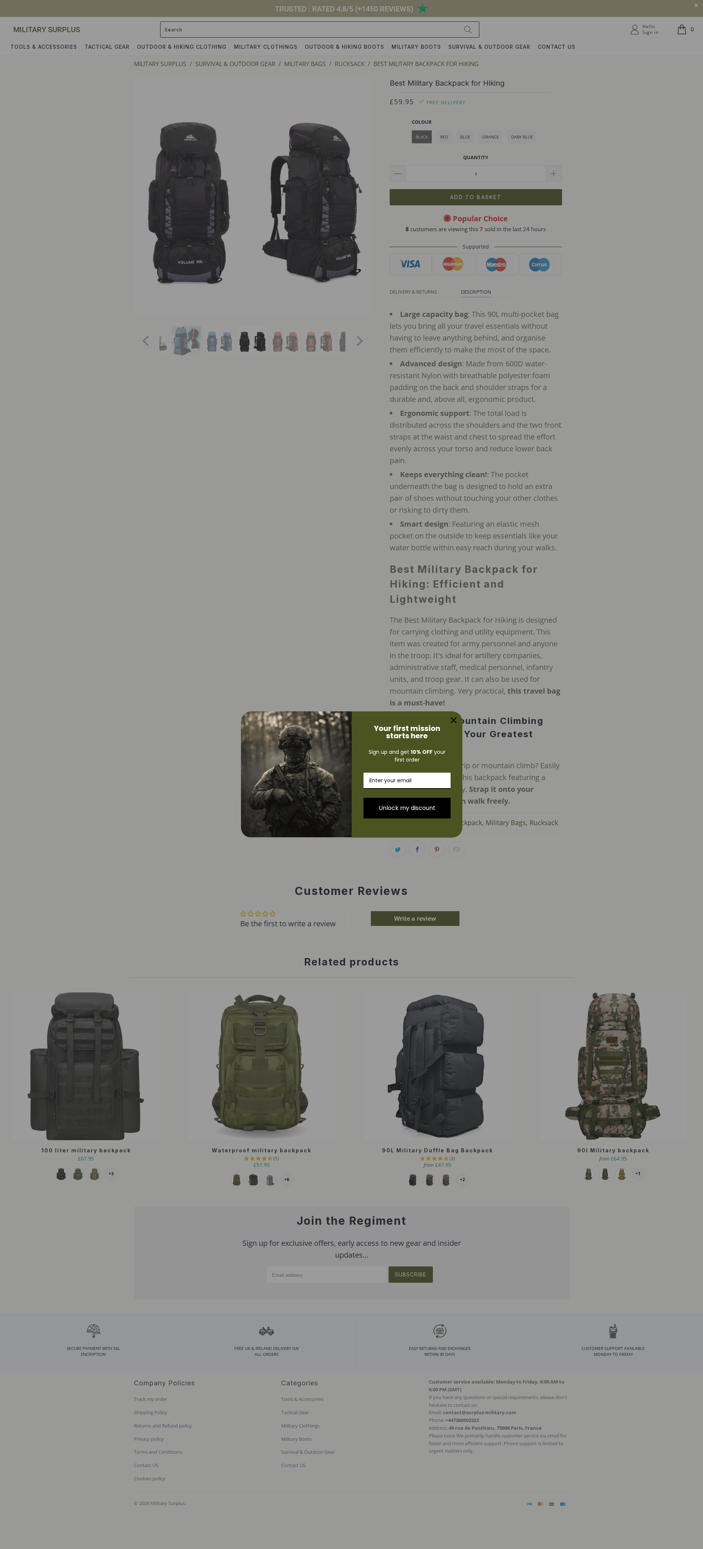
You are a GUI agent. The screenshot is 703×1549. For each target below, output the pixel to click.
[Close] (453, 720)
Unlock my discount (407, 808)
